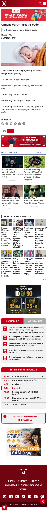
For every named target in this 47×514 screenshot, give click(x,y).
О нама (11, 481)
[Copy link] (2, 123)
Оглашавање (12, 485)
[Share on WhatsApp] (19, 123)
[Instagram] (17, 496)
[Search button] (40, 3)
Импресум (23, 481)
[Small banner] (23, 299)
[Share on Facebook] (6, 123)
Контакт (35, 481)
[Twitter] (23, 496)
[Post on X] (15, 123)
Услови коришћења (31, 485)
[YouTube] (4, 496)
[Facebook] (11, 496)
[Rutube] (29, 496)
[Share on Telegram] (11, 123)
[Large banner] (23, 15)
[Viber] (42, 497)
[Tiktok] (36, 496)
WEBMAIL (23, 489)
